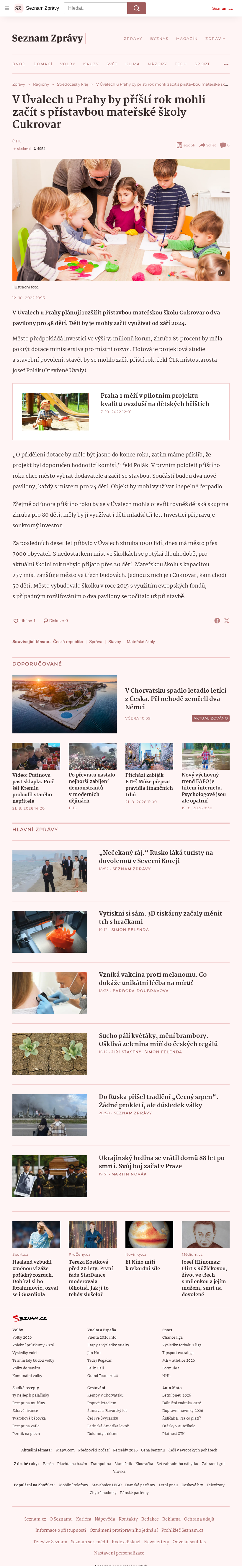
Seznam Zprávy (132, 869)
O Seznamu (61, 1519)
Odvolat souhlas (189, 1542)
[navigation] (7, 8)
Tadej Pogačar (99, 1361)
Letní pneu (168, 1485)
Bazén (48, 1464)
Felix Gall (95, 1368)
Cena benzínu (153, 1450)
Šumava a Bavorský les (107, 1411)
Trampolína (101, 1464)
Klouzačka (144, 1464)
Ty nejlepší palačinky (30, 1395)
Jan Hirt (94, 1353)
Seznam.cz (222, 8)
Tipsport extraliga (178, 1353)
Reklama (171, 1519)
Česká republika (68, 641)
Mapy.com (65, 1450)
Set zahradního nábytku (177, 1464)
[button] (121, 220)
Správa (95, 641)
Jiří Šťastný (127, 1052)
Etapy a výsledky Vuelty (108, 1345)
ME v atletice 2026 (178, 1361)
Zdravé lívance (25, 1411)
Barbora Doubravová (141, 990)
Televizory (216, 1485)
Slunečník (123, 1464)
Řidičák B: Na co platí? (181, 1418)
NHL (166, 1376)
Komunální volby (27, 1376)
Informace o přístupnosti (60, 1530)
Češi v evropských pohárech (193, 1450)
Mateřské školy (141, 641)
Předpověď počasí (93, 1450)
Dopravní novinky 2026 (182, 1411)
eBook (189, 145)
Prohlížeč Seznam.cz (182, 1530)
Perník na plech (26, 1434)
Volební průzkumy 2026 (33, 1345)
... (226, 62)
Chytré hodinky (103, 1493)
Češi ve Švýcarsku (102, 1418)
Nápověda (105, 1519)
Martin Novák (129, 1174)
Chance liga (172, 1338)
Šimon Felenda (130, 929)
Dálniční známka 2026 (181, 1403)
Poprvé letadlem (101, 1403)
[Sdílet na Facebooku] (217, 621)
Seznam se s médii (89, 1542)
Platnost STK (173, 1434)
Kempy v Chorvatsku (105, 1395)
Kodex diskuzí (126, 1542)
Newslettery (156, 1542)
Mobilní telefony (73, 1485)
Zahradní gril (213, 1464)
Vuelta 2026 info (101, 1338)
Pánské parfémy (134, 1493)
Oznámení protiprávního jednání (124, 1530)
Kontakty (128, 1519)
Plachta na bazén (72, 1464)
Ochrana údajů (199, 1519)
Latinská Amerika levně (108, 1426)
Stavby (114, 641)
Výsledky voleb (25, 1353)
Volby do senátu (26, 1368)
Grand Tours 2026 (102, 1376)
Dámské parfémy (140, 1485)
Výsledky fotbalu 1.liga (182, 1345)
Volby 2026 (22, 1338)
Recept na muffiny (28, 1403)
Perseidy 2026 (125, 1450)
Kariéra (83, 1519)
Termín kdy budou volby (33, 1361)
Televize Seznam (50, 1542)
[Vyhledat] (136, 8)
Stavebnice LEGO (107, 1485)
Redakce (150, 1519)
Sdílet (211, 145)
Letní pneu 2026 (176, 1395)
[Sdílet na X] (227, 621)
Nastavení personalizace (119, 1553)
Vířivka (119, 1472)
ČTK (16, 141)
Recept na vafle (26, 1426)
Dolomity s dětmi (102, 1434)
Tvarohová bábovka (29, 1418)
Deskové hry (192, 1485)
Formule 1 (170, 1368)
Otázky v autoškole (178, 1426)
